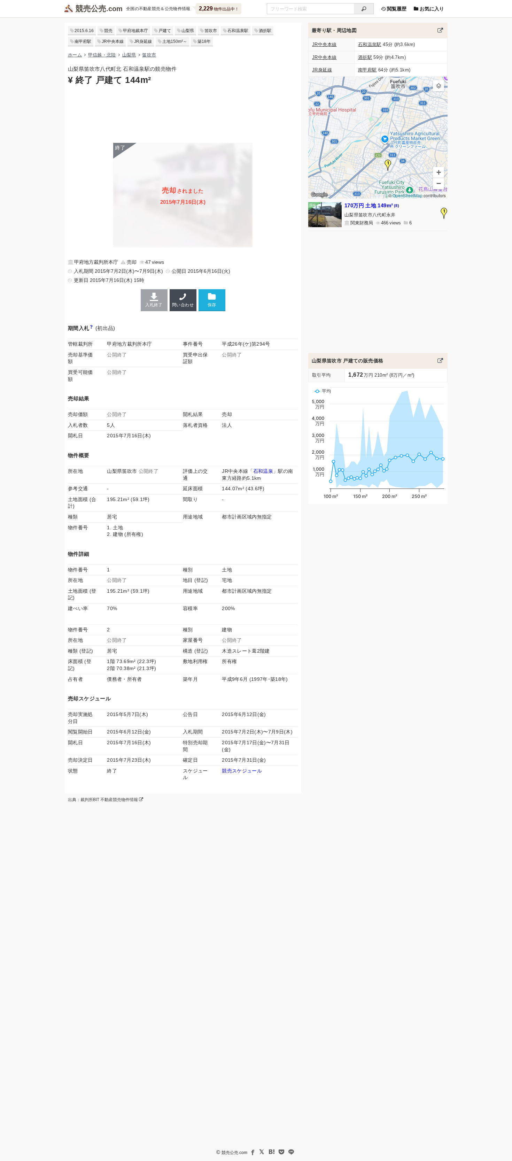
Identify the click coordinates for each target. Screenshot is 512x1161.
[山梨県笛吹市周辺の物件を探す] (440, 30)
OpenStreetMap (407, 195)
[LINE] (291, 1151)
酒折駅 (265, 30)
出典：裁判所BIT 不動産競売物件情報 (103, 799)
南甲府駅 (83, 41)
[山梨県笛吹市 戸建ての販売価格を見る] (440, 360)
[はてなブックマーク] (271, 1151)
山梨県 (187, 30)
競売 (108, 30)
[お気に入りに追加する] (212, 299)
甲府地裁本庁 (135, 30)
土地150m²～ (174, 41)
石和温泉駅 (237, 30)
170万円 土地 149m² (371, 205)
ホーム (75, 54)
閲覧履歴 (396, 8)
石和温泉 (263, 471)
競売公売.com (234, 1152)
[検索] (364, 8)
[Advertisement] (182, 113)
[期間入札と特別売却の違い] (91, 328)
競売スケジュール (242, 771)
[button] (388, 165)
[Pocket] (281, 1151)
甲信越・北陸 (102, 54)
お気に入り (431, 8)
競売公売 (91, 8)
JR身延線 (143, 41)
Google (319, 194)
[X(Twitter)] (261, 1151)
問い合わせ (183, 304)
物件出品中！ (219, 8)
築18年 (204, 41)
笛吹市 (210, 30)
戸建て (164, 30)
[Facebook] (252, 1151)
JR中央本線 (113, 41)
